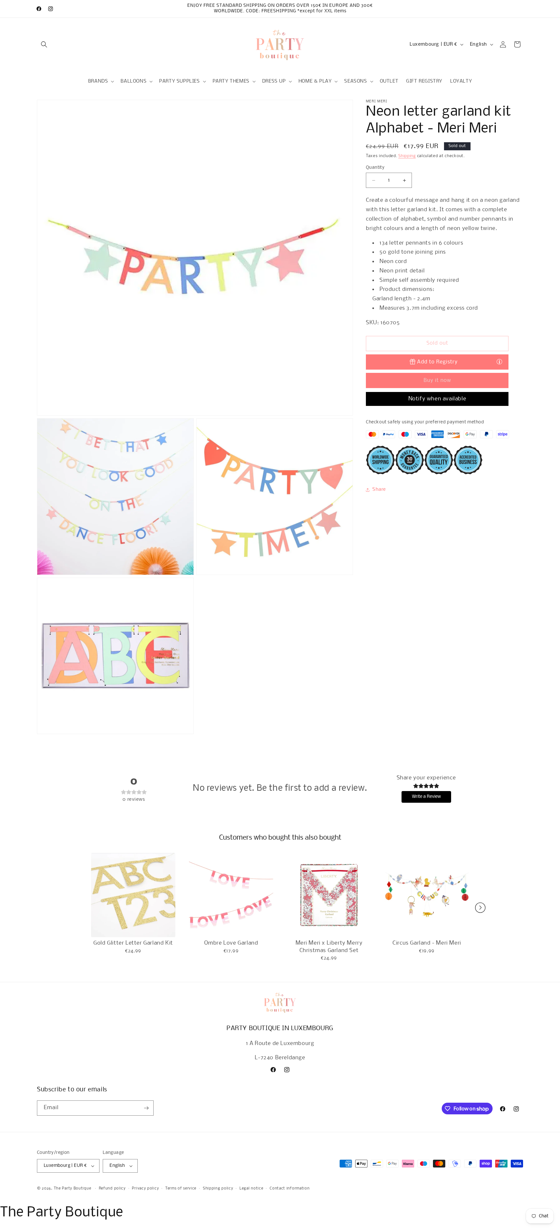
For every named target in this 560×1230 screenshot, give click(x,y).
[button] (44, 44)
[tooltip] (499, 361)
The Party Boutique (72, 1188)
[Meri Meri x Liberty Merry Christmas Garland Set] (329, 895)
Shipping (407, 156)
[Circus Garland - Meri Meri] (427, 895)
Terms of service (180, 1188)
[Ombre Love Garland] (231, 895)
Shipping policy (218, 1188)
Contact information (289, 1188)
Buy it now (437, 380)
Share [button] (379, 489)
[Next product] (480, 907)
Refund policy (112, 1188)
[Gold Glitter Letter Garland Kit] (133, 895)
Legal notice (251, 1188)
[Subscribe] (146, 1108)
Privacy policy (145, 1188)
